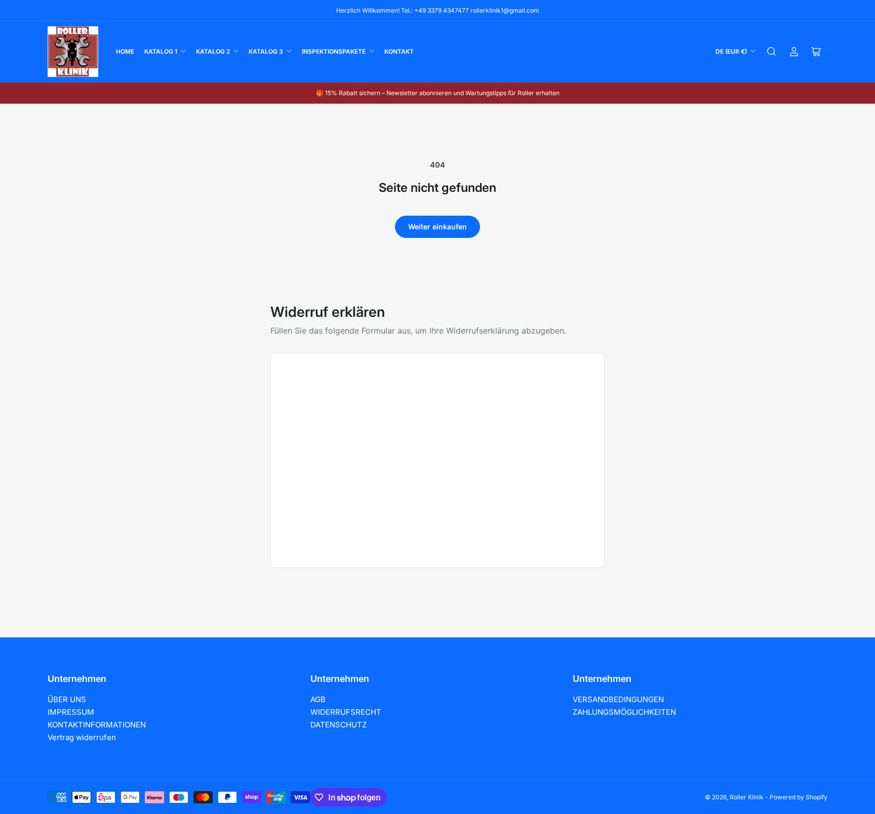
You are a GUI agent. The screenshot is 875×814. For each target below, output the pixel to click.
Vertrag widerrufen (82, 737)
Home (125, 51)
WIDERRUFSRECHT (345, 712)
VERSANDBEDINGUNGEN (618, 699)
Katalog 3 (266, 51)
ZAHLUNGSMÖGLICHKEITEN (624, 712)
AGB (318, 699)
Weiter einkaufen (437, 226)
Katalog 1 (160, 51)
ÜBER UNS (67, 699)
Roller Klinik (747, 797)
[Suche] (772, 51)
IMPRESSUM (71, 712)
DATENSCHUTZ (338, 724)
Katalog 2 (213, 51)
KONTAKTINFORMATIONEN (97, 724)
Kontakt (399, 51)
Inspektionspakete (334, 51)
